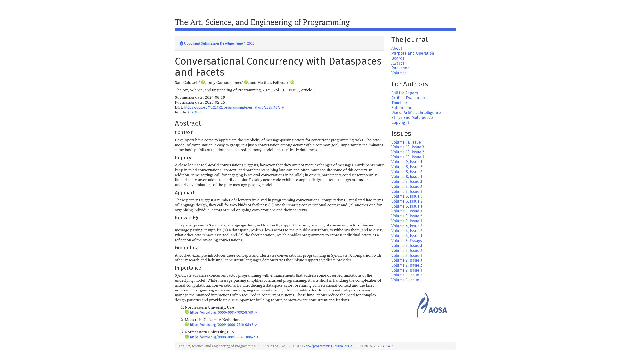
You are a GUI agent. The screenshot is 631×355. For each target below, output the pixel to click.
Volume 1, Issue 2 (406, 275)
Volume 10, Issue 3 (407, 147)
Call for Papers (404, 93)
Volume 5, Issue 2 (406, 216)
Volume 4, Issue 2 (406, 230)
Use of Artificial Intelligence (416, 112)
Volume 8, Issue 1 (406, 176)
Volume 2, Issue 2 (406, 265)
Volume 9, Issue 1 (406, 162)
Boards (397, 58)
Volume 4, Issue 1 (406, 235)
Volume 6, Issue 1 (406, 206)
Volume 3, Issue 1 (406, 255)
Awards (398, 63)
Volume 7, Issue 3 (406, 181)
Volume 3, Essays (406, 240)
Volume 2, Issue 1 (406, 270)
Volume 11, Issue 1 (407, 142)
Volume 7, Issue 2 (406, 186)
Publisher (400, 68)
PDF (195, 112)
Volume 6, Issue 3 (406, 196)
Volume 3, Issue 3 (406, 245)
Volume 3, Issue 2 (406, 250)
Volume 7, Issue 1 (406, 191)
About (396, 48)
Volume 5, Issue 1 (406, 221)
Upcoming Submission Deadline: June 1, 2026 (217, 43)
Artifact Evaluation (408, 98)
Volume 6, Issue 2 (406, 201)
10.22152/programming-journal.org (324, 346)
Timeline (399, 102)
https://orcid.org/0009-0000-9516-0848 (221, 325)
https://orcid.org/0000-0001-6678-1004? (222, 337)
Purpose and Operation (412, 53)
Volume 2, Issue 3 (406, 260)
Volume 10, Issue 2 (407, 152)
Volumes (399, 73)
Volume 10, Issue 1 (407, 157)
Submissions (402, 107)
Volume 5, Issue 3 (406, 211)
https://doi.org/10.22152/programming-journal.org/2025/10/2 (232, 107)
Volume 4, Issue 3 (406, 226)
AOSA (386, 346)
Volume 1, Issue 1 (406, 280)
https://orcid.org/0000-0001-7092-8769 (221, 312)
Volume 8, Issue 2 (406, 171)
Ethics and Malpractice (412, 117)
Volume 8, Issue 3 (406, 166)
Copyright (400, 122)
